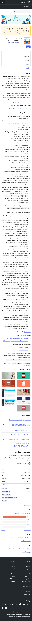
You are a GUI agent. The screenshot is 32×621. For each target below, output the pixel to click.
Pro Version (27, 332)
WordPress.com (25, 586)
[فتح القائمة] (2, 2)
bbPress (28, 591)
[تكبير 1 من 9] (28, 374)
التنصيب (27, 60)
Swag (13, 581)
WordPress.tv (26, 581)
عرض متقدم (27, 505)
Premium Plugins (23, 350)
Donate (12, 579)
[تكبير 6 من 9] (13, 374)
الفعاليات (13, 576)
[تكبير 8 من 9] (13, 390)
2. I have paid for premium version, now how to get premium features (21, 424)
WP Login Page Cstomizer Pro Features (17, 338)
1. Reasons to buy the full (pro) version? (20, 420)
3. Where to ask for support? (23, 430)
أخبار (29, 563)
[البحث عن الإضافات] (14, 11)
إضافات (13, 566)
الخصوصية (28, 569)
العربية (25, 601)
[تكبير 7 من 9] (13, 382)
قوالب (13, 563)
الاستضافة (28, 566)
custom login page (6, 494)
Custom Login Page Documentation (18, 108)
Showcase (12, 561)
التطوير (27, 64)
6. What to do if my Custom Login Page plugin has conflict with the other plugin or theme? (22, 445)
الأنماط (13, 569)
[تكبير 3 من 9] (28, 390)
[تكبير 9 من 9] (13, 400)
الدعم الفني (28, 576)
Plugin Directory (27, 6)
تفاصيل (27, 52)
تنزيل (28, 47)
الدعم (27, 68)
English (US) (4, 488)
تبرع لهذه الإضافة (26, 552)
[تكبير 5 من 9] (28, 407)
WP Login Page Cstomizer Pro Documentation (15, 341)
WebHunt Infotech (13, 42)
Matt (28, 589)
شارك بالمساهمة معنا (10, 573)
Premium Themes (23, 347)
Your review (27, 530)
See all (3, 530)
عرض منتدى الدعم (26, 541)
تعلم (29, 573)
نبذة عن (29, 561)
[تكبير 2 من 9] (28, 382)
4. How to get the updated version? (21, 435)
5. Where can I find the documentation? (20, 439)
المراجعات (26, 56)
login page (4, 500)
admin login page (6, 491)
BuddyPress (27, 594)
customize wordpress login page (9, 497)
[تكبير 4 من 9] (28, 398)
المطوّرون (28, 579)
